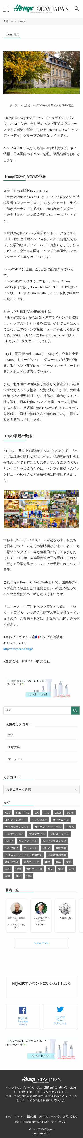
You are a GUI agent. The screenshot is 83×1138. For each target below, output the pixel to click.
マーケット (15, 759)
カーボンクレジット (17, 826)
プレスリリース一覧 (50, 1116)
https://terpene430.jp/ (18, 649)
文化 (68, 862)
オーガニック (61, 819)
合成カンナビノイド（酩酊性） (23, 855)
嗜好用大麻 (11, 862)
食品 (18, 876)
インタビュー (40, 819)
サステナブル (37, 833)
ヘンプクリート (27, 840)
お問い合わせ (70, 1116)
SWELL (47, 1133)
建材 (47, 862)
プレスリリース (59, 833)
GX (37, 812)
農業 (7, 876)
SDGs (57, 812)
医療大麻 (14, 747)
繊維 (61, 869)
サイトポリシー (59, 1121)
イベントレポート (15, 819)
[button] (77, 9)
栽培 (7, 869)
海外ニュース (34, 869)
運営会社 (31, 1116)
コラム (70, 826)
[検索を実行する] (75, 710)
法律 (18, 869)
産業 (50, 869)
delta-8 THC (22, 812)
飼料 (29, 876)
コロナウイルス (14, 833)
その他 (70, 812)
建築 (58, 862)
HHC (46, 812)
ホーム (9, 1116)
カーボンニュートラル (47, 826)
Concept (19, 1116)
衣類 (71, 869)
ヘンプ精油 (11, 847)
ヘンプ (9, 840)
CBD (11, 735)
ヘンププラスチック (54, 840)
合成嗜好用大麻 (57, 855)
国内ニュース (32, 862)
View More (41, 943)
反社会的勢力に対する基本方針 (32, 1121)
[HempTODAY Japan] (42, 9)
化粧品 (46, 847)
